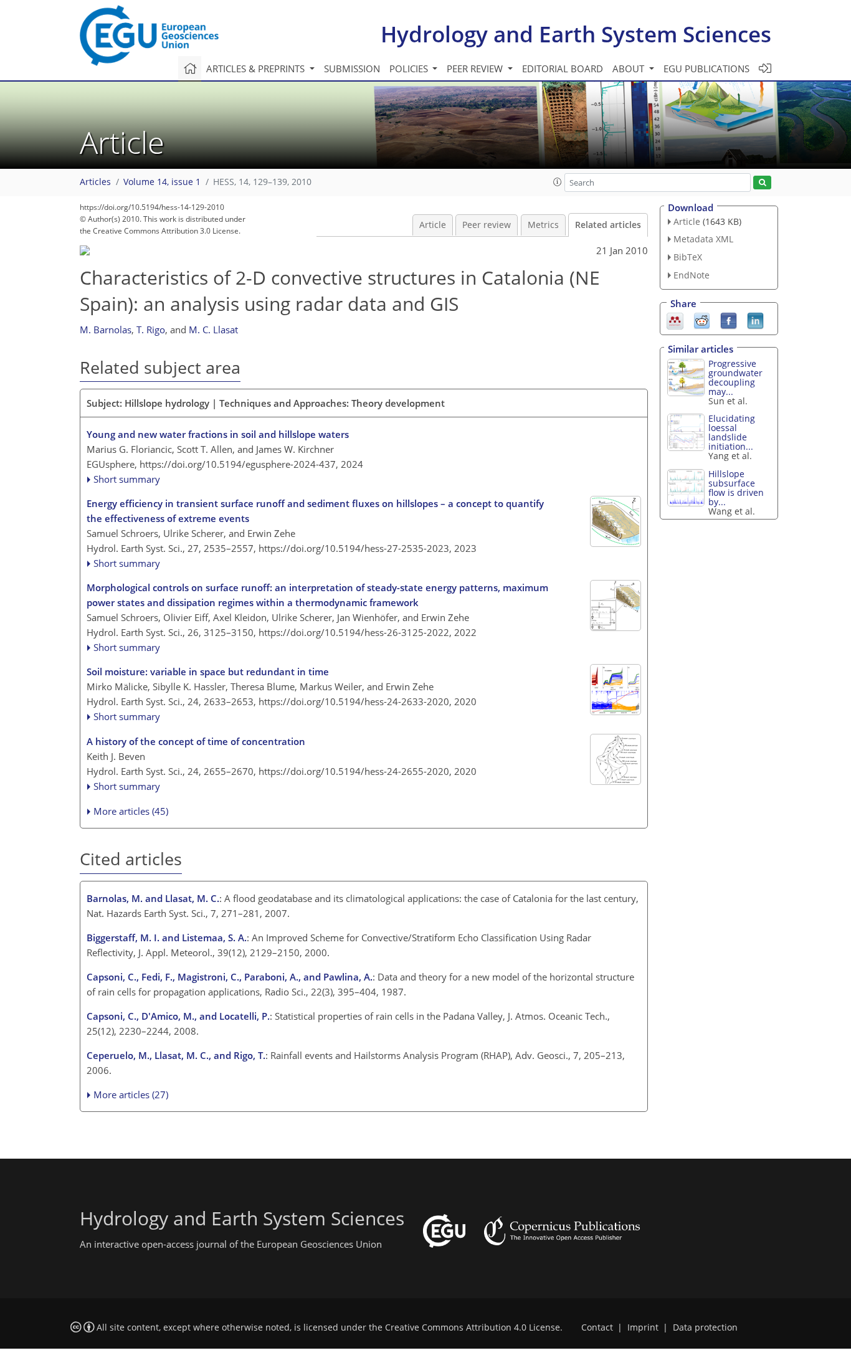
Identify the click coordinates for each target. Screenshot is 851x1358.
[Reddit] (701, 319)
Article (432, 224)
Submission (352, 68)
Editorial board (562, 68)
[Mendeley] (675, 319)
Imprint (642, 1327)
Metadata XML (703, 239)
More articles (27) (130, 1094)
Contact (597, 1327)
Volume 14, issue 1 (162, 182)
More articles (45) (130, 811)
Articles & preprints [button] (256, 68)
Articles (95, 182)
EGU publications (706, 68)
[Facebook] (728, 319)
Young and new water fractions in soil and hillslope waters (218, 434)
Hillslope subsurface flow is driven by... (736, 488)
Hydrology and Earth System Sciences (576, 34)
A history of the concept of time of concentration (196, 741)
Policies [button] (409, 68)
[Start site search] (762, 183)
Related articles (608, 224)
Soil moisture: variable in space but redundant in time (208, 671)
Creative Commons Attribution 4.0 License (472, 1327)
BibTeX (687, 257)
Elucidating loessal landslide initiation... (731, 432)
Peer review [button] (476, 68)
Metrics (543, 224)
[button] (557, 182)
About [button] (629, 68)
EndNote (691, 275)
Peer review (486, 224)
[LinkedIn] (755, 319)
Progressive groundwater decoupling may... (735, 377)
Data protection (705, 1327)
